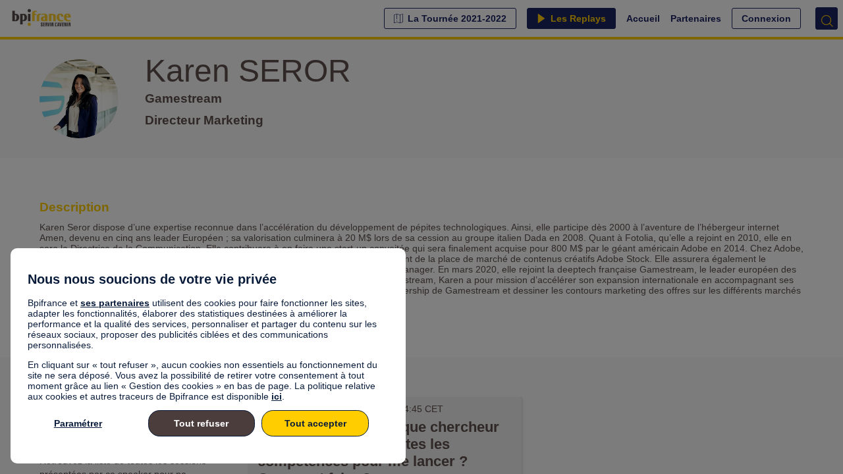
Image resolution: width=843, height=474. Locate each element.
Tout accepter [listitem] (315, 423)
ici (276, 396)
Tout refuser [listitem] (201, 423)
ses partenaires (115, 303)
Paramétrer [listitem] (78, 423)
